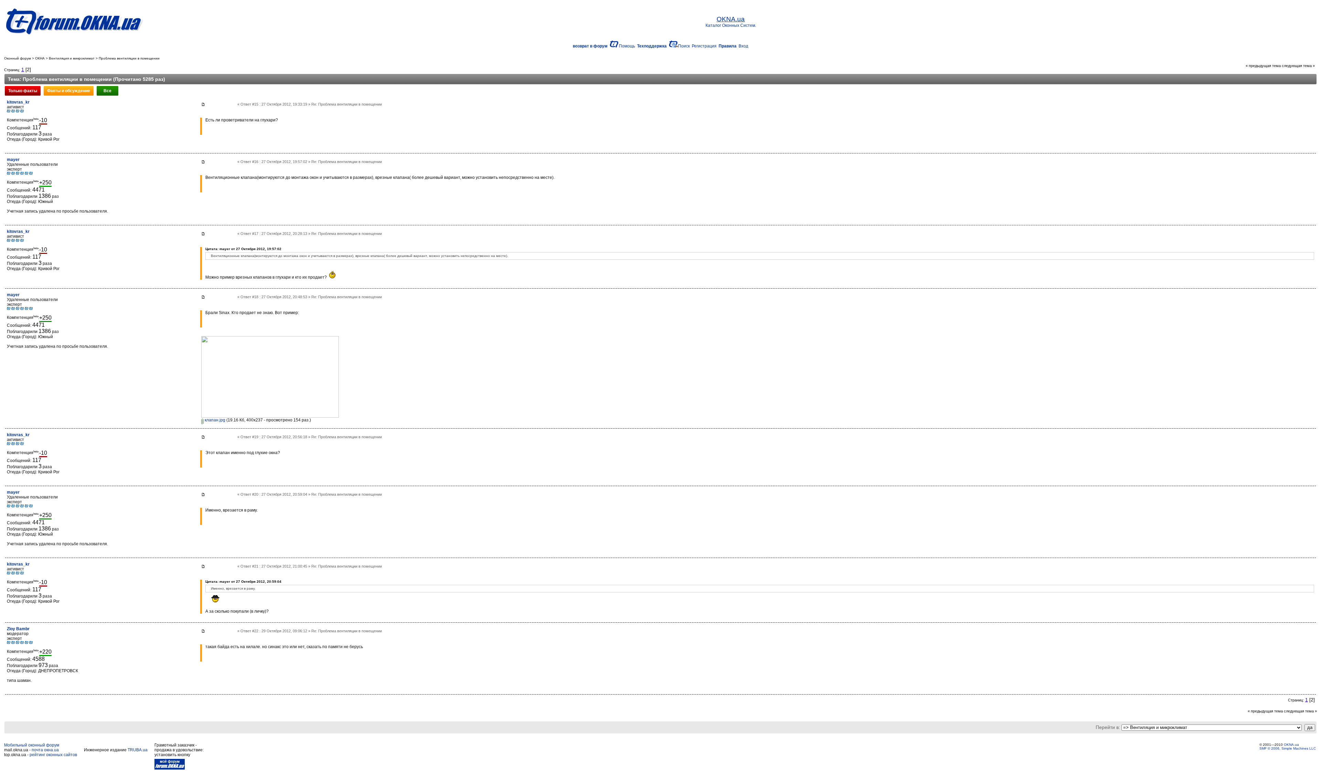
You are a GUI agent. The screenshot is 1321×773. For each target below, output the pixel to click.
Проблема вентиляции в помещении (129, 58)
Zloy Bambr (18, 628)
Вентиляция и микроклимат (72, 58)
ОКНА (40, 58)
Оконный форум (17, 58)
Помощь (627, 46)
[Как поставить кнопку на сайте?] (169, 768)
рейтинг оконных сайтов (53, 754)
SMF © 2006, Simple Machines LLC (1287, 748)
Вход (743, 46)
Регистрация (704, 46)
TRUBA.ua (138, 750)
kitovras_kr (18, 102)
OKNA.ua (1291, 745)
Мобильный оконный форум (31, 745)
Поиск (684, 46)
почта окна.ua (45, 750)
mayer (13, 159)
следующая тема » (1298, 66)
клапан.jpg (214, 420)
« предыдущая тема (1263, 66)
